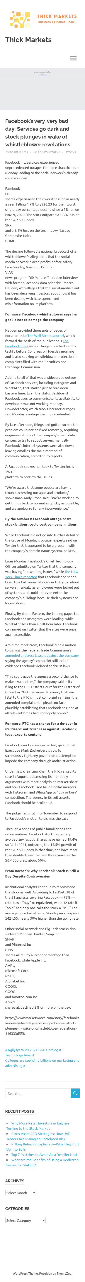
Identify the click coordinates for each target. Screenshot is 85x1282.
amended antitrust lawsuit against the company (42, 655)
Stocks (71, 152)
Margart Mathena (46, 152)
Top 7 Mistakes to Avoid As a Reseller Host (44, 1154)
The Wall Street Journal (45, 335)
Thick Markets (28, 40)
